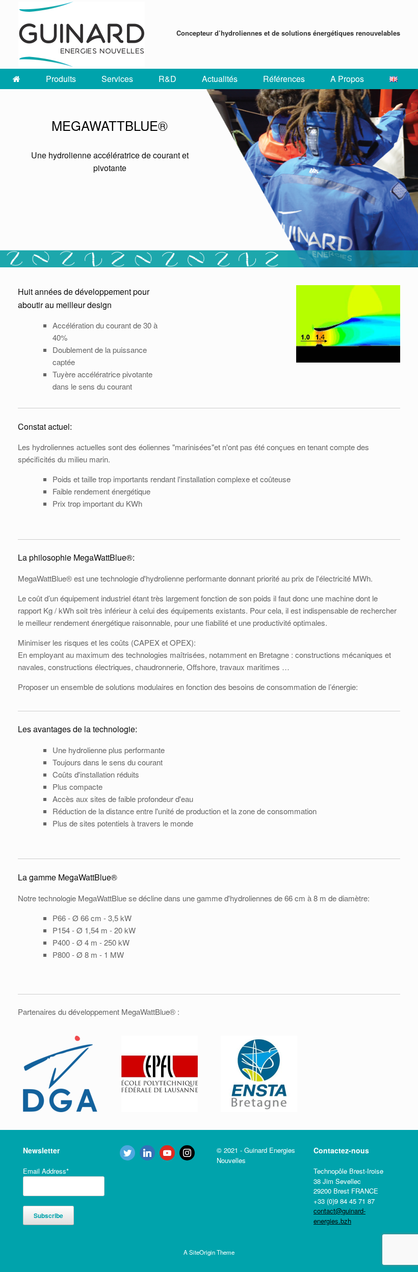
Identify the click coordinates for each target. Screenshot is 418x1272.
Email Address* (46, 1171)
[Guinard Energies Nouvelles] (81, 34)
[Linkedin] (147, 1152)
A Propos (347, 79)
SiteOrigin (202, 1252)
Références (284, 79)
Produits (61, 79)
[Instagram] (187, 1152)
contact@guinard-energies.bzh (339, 1216)
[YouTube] (167, 1152)
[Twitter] (127, 1152)
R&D (167, 79)
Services (117, 79)
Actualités (220, 79)
